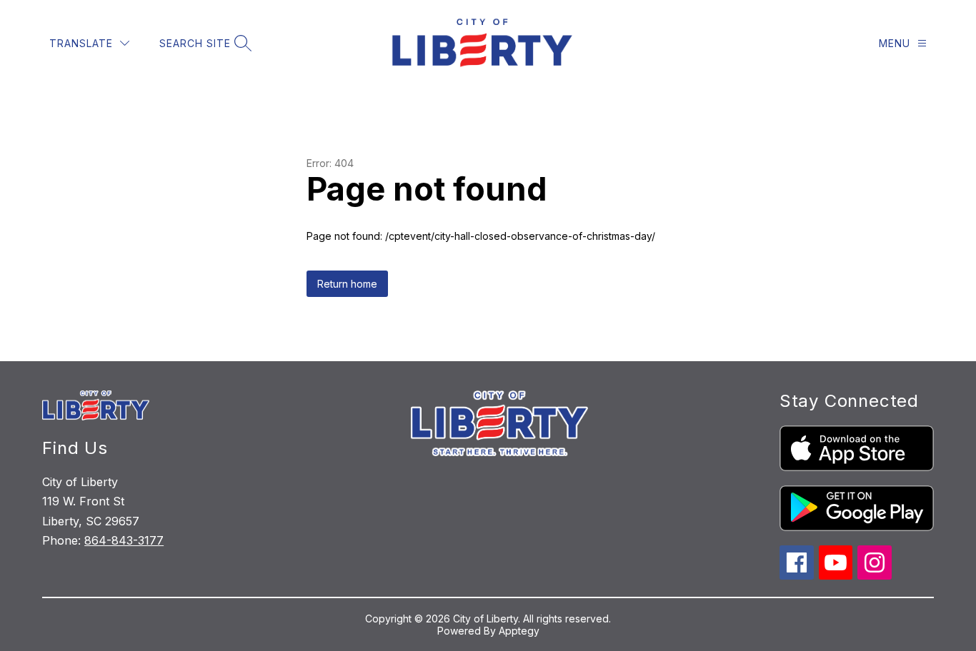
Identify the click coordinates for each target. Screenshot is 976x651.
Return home (347, 284)
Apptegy (519, 631)
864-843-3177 (124, 540)
